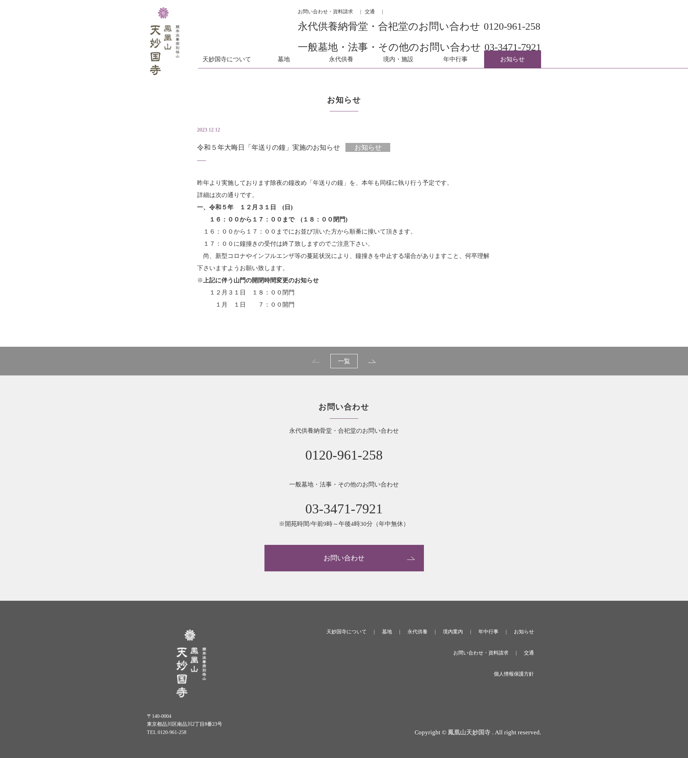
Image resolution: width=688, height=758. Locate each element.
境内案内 (453, 631)
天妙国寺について (226, 59)
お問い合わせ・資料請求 (325, 11)
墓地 (284, 59)
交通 (370, 11)
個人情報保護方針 (514, 674)
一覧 (344, 361)
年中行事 (455, 59)
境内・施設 (398, 59)
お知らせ (512, 59)
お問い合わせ (344, 558)
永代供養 (341, 59)
